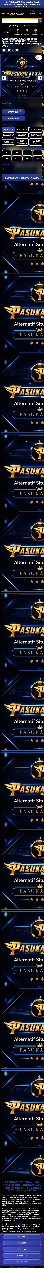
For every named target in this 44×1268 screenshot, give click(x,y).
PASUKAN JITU (15, 1224)
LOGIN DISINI (13, 119)
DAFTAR (23, 1249)
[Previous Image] (4, 78)
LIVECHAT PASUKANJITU (22, 177)
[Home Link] (15, 13)
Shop (3, 13)
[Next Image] (40, 78)
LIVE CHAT (23, 1261)
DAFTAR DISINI (14, 112)
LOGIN (23, 1243)
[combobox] (20, 21)
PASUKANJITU (7, 1195)
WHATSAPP (23, 1255)
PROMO (23, 1237)
